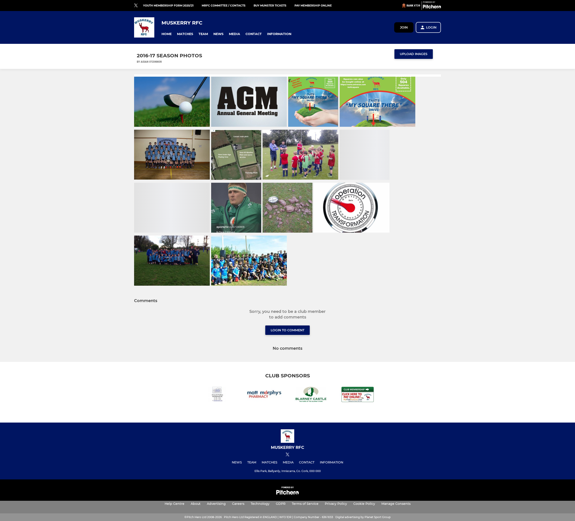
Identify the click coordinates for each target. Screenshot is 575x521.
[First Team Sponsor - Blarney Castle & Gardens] (311, 395)
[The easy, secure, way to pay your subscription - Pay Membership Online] (358, 395)
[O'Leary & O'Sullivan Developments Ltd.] (217, 395)
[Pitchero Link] (432, 7)
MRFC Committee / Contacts (223, 5)
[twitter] (136, 5)
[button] (166, 34)
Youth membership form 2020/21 (168, 5)
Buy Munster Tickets (270, 5)
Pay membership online (313, 5)
